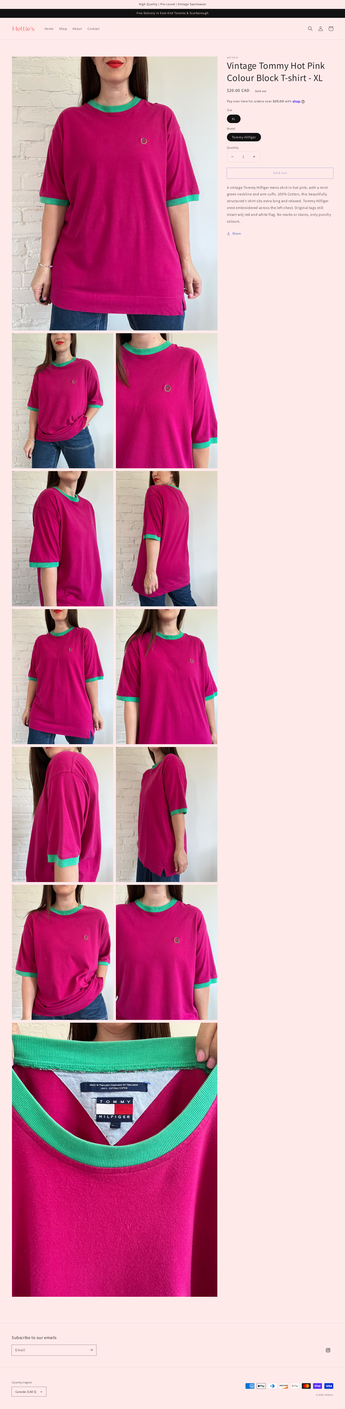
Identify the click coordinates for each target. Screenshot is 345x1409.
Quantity (233, 148)
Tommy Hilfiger (244, 137)
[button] (310, 28)
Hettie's (329, 1394)
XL (234, 118)
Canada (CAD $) (26, 1392)
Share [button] (236, 233)
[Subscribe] (91, 1350)
